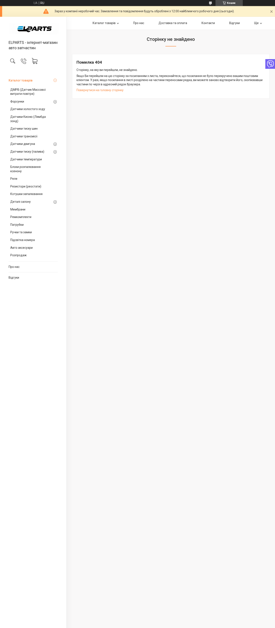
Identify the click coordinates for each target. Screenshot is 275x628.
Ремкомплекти (20, 217)
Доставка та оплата (173, 23)
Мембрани (17, 209)
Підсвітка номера (22, 240)
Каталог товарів (20, 80)
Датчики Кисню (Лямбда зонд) (28, 119)
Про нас (14, 267)
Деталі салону (20, 201)
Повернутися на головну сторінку (100, 90)
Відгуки (14, 277)
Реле (13, 178)
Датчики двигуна (22, 144)
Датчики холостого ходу (27, 109)
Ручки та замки (21, 232)
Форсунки (17, 101)
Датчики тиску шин (24, 128)
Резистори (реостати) (25, 186)
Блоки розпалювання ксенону (25, 169)
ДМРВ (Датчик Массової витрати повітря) (28, 92)
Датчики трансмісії (23, 136)
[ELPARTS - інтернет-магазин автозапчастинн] (33, 28)
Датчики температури (26, 159)
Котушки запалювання (26, 194)
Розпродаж (18, 255)
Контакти (208, 23)
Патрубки (17, 224)
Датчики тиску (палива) (27, 151)
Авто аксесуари (21, 247)
